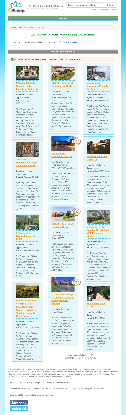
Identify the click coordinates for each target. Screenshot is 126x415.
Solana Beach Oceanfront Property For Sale (97, 86)
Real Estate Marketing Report (27, 383)
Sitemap (67, 383)
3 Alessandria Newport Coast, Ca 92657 (26, 236)
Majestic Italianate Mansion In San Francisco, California (27, 86)
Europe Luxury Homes (79, 389)
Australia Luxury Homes (60, 389)
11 (95, 358)
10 (92, 358)
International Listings (26, 27)
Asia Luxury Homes (96, 389)
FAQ (49, 383)
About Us (42, 383)
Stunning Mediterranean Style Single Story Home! (26, 162)
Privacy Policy (57, 383)
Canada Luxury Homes (41, 389)
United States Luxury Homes (21, 389)
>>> (36, 135)
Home (14, 27)
